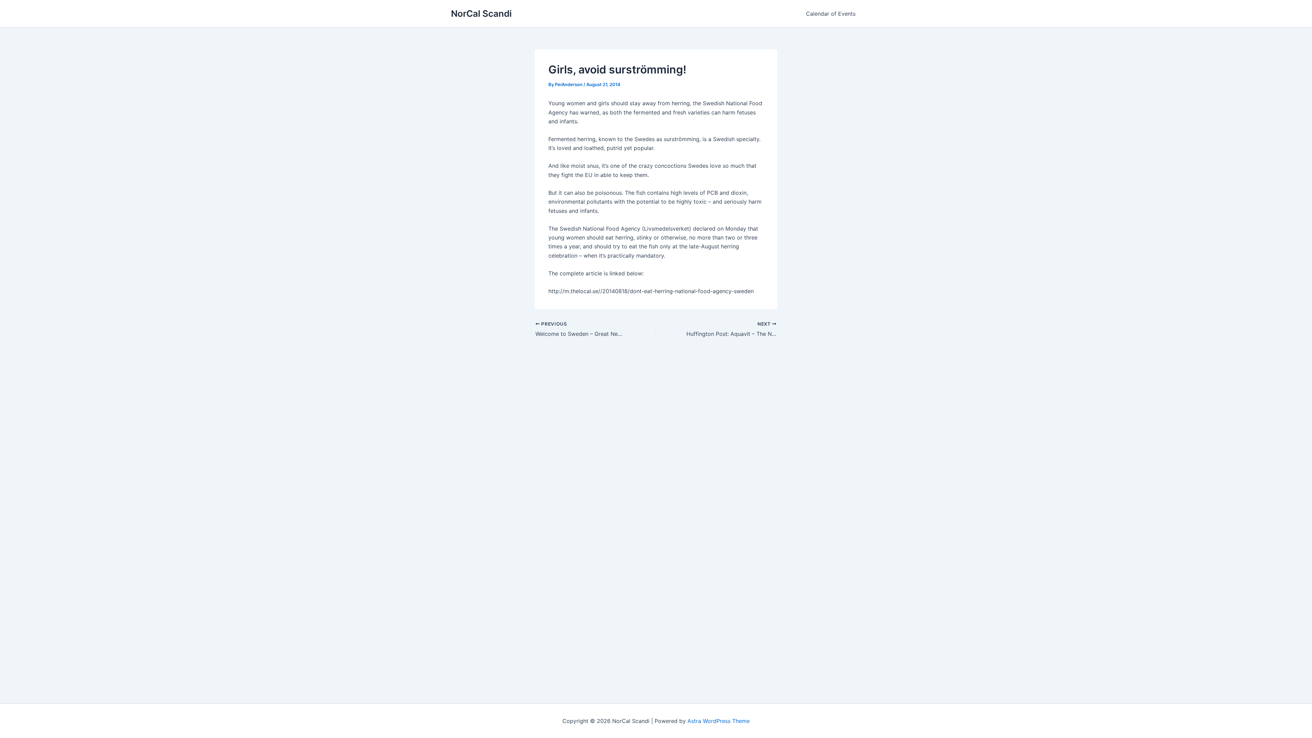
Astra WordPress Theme (718, 721)
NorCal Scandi (481, 13)
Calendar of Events (831, 13)
